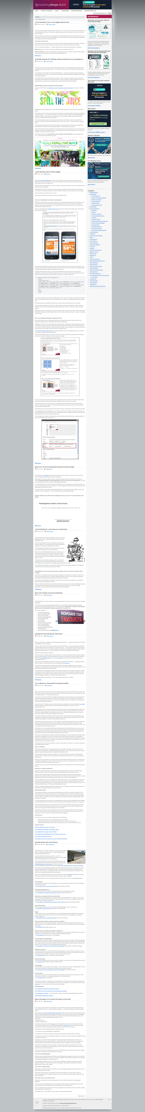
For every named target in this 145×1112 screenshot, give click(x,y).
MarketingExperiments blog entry (45, 330)
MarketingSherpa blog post (54, 209)
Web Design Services (76, 10)
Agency (57, 10)
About (36, 10)
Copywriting (92, 233)
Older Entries (80, 1095)
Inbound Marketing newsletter (41, 993)
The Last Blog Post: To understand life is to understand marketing (51, 683)
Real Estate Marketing (97, 226)
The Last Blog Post (40, 935)
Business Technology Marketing (99, 197)
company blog (66, 1025)
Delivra (53, 1024)
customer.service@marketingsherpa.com (68, 1103)
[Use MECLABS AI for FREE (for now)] (99, 126)
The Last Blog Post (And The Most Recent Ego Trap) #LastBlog (50, 969)
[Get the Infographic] (99, 39)
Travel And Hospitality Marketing (99, 230)
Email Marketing (93, 239)
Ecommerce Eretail (96, 219)
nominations (46, 475)
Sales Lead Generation (97, 205)
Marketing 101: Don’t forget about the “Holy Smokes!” (49, 634)
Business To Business (97, 199)
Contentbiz (94, 217)
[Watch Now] (99, 153)
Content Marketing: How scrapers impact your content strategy (51, 529)
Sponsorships (65, 10)
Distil (39, 563)
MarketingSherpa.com (90, 10)
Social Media (95, 277)
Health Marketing (95, 225)
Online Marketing (94, 264)
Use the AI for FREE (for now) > (96, 132)
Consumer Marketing (94, 208)
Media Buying (93, 255)
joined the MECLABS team (44, 180)
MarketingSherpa (39, 1102)
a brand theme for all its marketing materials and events (60, 88)
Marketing (92, 248)
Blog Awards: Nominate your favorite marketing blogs (48, 593)
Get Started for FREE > (94, 105)
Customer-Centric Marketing (96, 235)
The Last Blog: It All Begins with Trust (43, 836)
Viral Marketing (93, 284)
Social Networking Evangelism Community (99, 275)
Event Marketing (93, 241)
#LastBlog (70, 874)
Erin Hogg (48, 174)
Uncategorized (93, 279)
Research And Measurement (96, 270)
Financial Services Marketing (98, 223)
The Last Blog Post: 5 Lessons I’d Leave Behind (46, 831)
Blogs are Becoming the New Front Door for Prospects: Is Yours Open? (53, 999)
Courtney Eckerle (51, 24)
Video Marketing (93, 282)
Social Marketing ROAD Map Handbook (44, 995)
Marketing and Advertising (96, 250)
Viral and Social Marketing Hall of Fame (52, 1013)
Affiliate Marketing (94, 192)
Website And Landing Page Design (98, 286)
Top (110, 1099)
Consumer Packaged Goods (98, 215)
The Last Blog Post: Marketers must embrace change (47, 829)
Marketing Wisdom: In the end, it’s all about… (45, 827)
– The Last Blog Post (39, 961)
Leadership (92, 246)
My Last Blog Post (40, 927)
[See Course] (99, 178)
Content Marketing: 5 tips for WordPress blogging (47, 172)
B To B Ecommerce (96, 196)
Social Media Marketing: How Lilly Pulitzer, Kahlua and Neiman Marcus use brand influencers (59, 59)
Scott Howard (49, 685)
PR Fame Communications (96, 266)
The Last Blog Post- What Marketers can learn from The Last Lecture (50, 834)
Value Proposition (94, 280)
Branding (94, 212)
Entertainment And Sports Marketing (100, 221)
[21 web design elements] (99, 70)
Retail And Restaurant (97, 228)
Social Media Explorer (45, 658)
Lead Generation (95, 203)
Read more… (38, 55)
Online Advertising (94, 262)
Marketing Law (93, 253)
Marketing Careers (94, 252)
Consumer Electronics (97, 214)
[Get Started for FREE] (99, 99)
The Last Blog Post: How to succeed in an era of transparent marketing (51, 991)
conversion (66, 663)
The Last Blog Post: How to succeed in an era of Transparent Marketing (51, 838)
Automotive (94, 210)
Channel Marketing (96, 201)
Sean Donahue (49, 1001)
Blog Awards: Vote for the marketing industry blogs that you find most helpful (54, 467)
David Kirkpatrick (49, 531)
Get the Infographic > (94, 48)
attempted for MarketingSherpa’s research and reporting (70, 865)
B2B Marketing (93, 194)
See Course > (91, 184)
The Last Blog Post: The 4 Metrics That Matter (46, 917)
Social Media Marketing (95, 273)
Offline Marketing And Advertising (97, 260)
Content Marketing (94, 232)
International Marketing (95, 244)
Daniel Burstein (49, 469)
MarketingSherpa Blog (51, 5)
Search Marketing (94, 271)
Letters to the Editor (46, 10)
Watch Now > (91, 157)
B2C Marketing (93, 206)
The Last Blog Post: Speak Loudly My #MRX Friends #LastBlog (50, 946)
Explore (61, 658)
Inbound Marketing (94, 243)
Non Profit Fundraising (95, 259)
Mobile (91, 257)
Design (91, 237)
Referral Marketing (94, 268)
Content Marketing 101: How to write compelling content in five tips (52, 22)
